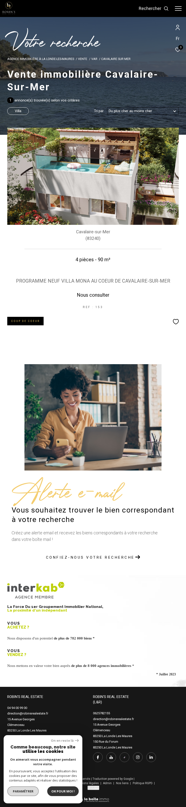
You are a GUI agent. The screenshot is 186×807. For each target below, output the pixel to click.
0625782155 (101, 713)
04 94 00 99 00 (17, 708)
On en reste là (62, 740)
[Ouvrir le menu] (178, 8)
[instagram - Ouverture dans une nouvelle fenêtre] (138, 757)
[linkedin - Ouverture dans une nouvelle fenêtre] (151, 757)
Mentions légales (88, 783)
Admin (107, 783)
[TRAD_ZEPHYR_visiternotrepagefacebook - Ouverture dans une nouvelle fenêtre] (98, 757)
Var (94, 59)
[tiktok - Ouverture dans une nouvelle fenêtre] (124, 757)
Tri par (99, 111)
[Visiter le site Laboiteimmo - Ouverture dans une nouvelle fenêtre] (93, 796)
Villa (18, 111)
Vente (82, 59)
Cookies (93, 787)
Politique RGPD (143, 783)
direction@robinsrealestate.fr (27, 713)
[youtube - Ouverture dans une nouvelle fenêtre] (111, 757)
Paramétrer (23, 791)
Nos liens (122, 783)
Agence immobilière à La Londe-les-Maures (40, 59)
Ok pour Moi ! (63, 791)
